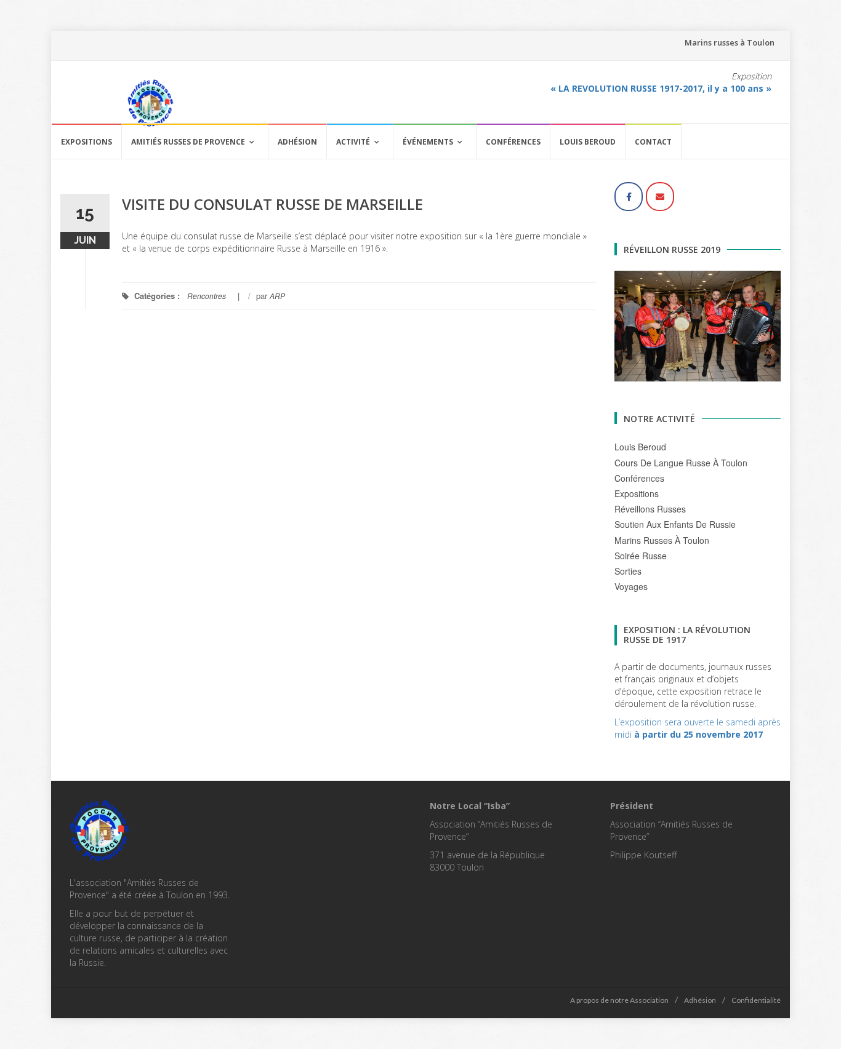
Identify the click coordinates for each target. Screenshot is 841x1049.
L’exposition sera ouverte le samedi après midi (697, 728)
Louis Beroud (588, 142)
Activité (353, 142)
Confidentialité (756, 1000)
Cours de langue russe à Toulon (680, 463)
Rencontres (206, 295)
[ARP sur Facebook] (628, 196)
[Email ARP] (660, 196)
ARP (277, 295)
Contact (653, 142)
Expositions (86, 142)
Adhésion (297, 142)
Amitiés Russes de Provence (188, 142)
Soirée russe (640, 555)
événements (428, 142)
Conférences (513, 142)
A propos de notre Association (619, 1000)
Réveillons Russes (650, 509)
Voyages (631, 586)
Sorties (628, 571)
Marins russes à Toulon (730, 42)
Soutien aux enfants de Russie (675, 524)
